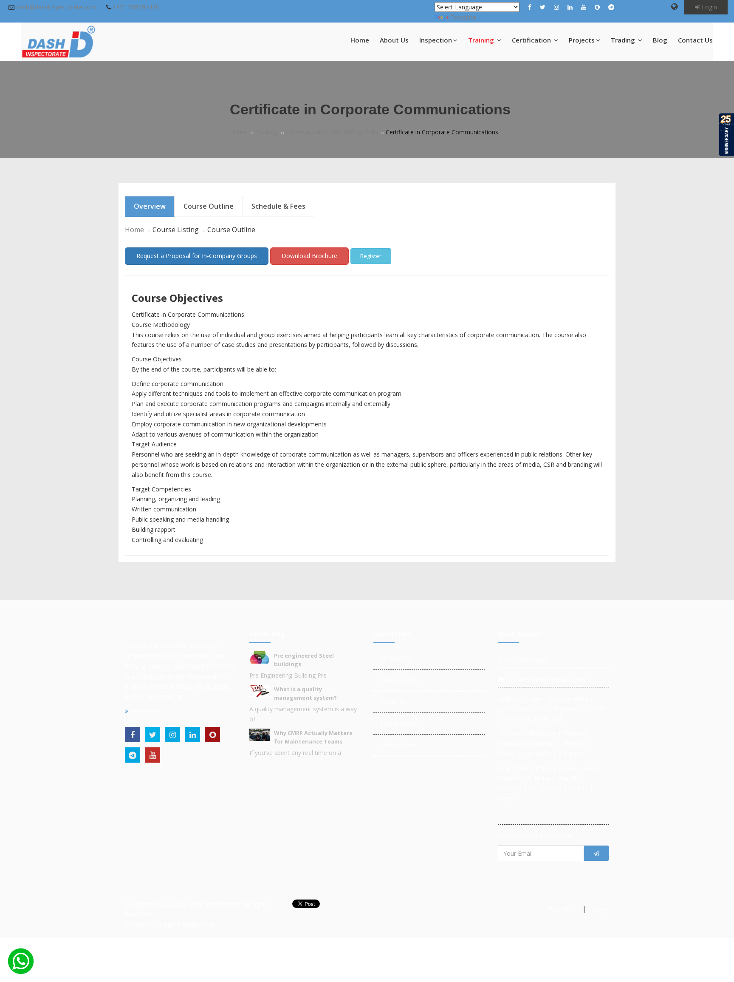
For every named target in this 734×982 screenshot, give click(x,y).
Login (708, 7)
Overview (150, 206)
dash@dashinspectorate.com (56, 7)
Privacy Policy (398, 680)
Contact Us (695, 40)
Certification (532, 40)
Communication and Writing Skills (331, 132)
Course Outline (209, 206)
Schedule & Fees (278, 206)
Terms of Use (399, 723)
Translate (463, 17)
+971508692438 (526, 660)
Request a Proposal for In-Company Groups (196, 256)
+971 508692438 (136, 7)
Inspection (435, 40)
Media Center (398, 745)
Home (359, 40)
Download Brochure (309, 256)
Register (370, 256)
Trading (624, 40)
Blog (660, 40)
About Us (394, 40)
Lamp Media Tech (189, 924)
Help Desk (562, 909)
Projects (582, 40)
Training (482, 40)
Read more (144, 711)
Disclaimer (394, 702)
